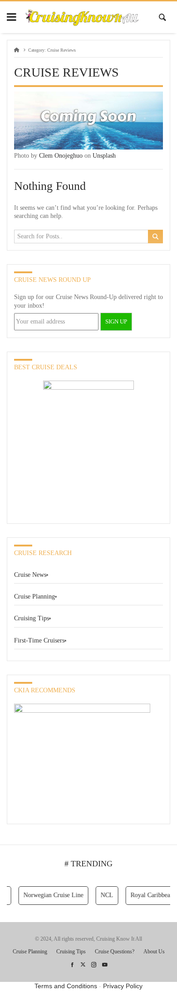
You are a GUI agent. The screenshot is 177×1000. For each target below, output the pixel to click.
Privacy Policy (123, 986)
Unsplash (104, 155)
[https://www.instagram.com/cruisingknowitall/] (94, 965)
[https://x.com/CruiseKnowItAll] (83, 965)
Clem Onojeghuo (61, 155)
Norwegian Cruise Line (50, 895)
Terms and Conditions (65, 986)
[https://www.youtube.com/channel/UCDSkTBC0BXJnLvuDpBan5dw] (105, 965)
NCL (104, 895)
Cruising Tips (31, 618)
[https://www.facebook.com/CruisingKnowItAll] (72, 965)
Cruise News (30, 574)
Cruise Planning (34, 596)
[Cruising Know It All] (82, 17)
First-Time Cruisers (39, 640)
